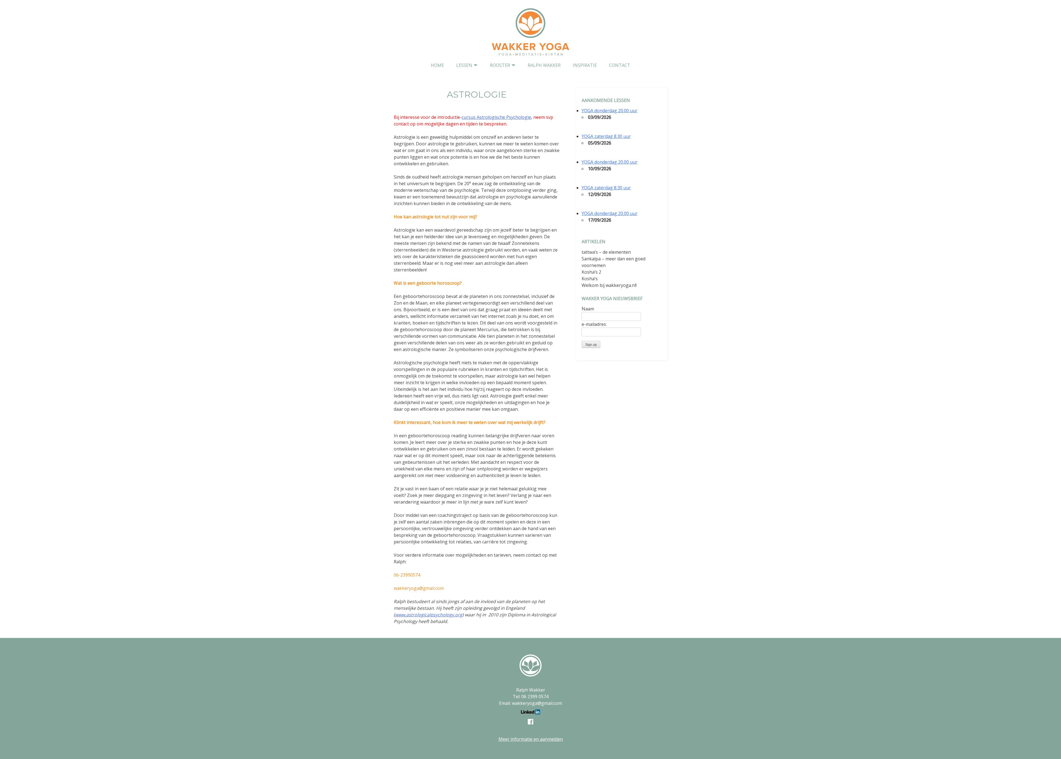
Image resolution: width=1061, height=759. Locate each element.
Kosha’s (590, 279)
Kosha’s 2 (591, 272)
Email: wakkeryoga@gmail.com (530, 703)
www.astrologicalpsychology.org (428, 615)
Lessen (464, 65)
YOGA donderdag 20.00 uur (609, 111)
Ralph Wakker (544, 65)
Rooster (500, 65)
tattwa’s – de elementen (606, 252)
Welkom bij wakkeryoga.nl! (609, 285)
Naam (588, 309)
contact (619, 65)
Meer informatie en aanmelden (530, 739)
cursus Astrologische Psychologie (496, 117)
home (437, 65)
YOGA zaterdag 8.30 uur (606, 136)
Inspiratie (585, 65)
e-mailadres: (594, 324)
